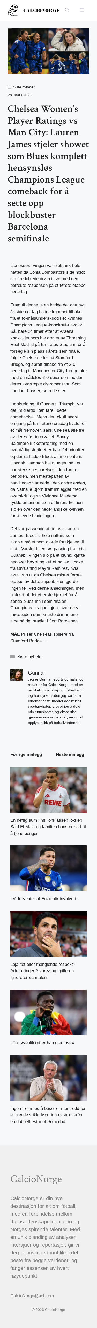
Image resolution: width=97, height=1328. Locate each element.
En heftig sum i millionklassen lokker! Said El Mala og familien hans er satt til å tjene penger (48, 827)
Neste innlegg (70, 754)
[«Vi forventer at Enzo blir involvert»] (48, 888)
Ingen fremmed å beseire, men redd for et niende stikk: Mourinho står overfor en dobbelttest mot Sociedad (48, 1115)
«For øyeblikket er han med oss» (42, 1042)
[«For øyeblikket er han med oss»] (48, 1032)
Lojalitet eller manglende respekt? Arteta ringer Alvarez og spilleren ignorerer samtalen (42, 971)
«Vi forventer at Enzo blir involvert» (44, 898)
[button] (67, 10)
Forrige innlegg (26, 754)
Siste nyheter (24, 87)
